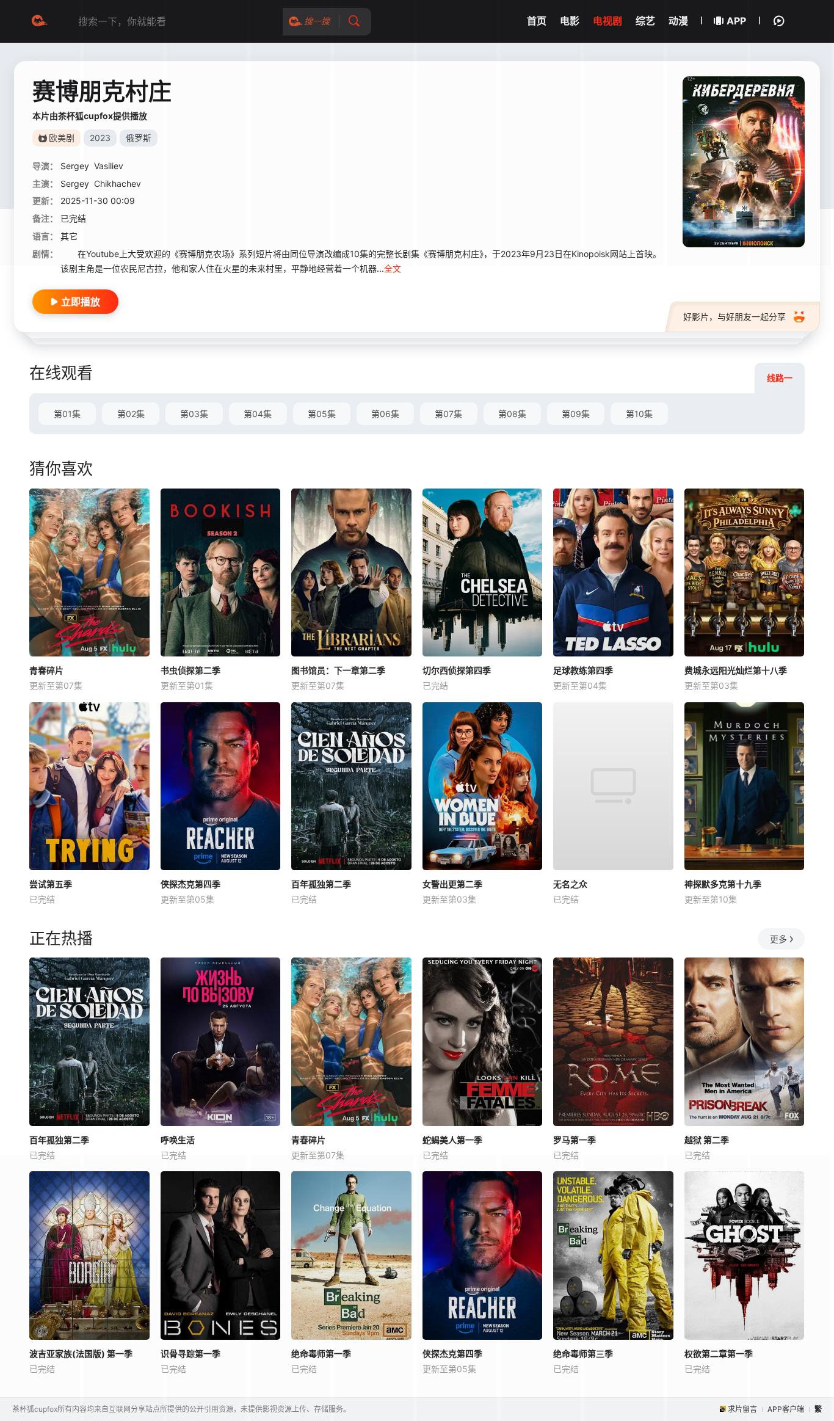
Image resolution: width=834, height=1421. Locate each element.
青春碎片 (46, 670)
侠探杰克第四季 (190, 884)
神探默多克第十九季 (722, 884)
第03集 (194, 414)
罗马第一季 (574, 1140)
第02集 (131, 414)
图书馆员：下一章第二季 (338, 670)
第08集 (512, 414)
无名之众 (570, 884)
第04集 (258, 414)
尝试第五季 (50, 884)
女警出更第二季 (452, 884)
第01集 (67, 414)
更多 (778, 939)
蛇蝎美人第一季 (452, 1140)
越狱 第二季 (706, 1140)
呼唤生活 (178, 1140)
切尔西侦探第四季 (456, 670)
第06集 (385, 414)
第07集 (448, 414)
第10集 (639, 414)
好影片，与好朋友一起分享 (734, 316)
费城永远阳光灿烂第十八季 (735, 670)
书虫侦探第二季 (190, 670)
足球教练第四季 (583, 670)
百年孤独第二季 (321, 884)
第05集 (322, 414)
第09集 (576, 414)
